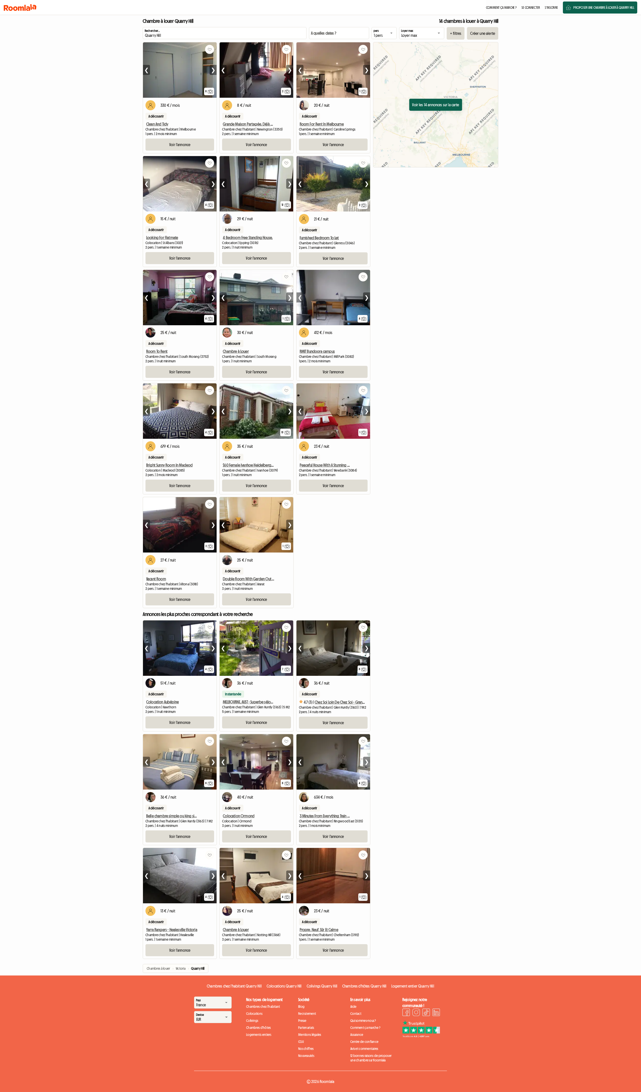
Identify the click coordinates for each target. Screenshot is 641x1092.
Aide (353, 1006)
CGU (301, 1041)
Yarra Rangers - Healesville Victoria (171, 930)
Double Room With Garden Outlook (251, 579)
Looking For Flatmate (162, 238)
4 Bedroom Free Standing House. (248, 238)
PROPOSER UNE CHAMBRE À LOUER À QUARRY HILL (603, 7)
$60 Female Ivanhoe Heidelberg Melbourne (256, 465)
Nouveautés (306, 1055)
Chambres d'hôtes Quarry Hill (364, 986)
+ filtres (455, 33)
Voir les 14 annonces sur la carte (435, 105)
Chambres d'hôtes (258, 1027)
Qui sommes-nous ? (363, 1020)
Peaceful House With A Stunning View (327, 465)
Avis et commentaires (364, 1048)
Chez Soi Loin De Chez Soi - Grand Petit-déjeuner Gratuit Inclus (361, 702)
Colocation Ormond (238, 816)
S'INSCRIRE (551, 7)
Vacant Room (156, 579)
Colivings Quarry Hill (322, 986)
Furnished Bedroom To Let (319, 238)
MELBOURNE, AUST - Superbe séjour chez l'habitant (259, 702)
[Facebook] (406, 1013)
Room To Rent (157, 351)
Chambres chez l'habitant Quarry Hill (234, 986)
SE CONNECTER (531, 7)
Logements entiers (258, 1034)
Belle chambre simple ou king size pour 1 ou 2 (181, 816)
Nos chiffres (305, 1048)
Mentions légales (309, 1034)
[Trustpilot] (421, 1036)
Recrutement (307, 1013)
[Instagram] (416, 1013)
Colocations (254, 1013)
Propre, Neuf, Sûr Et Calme (319, 930)
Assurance (356, 1034)
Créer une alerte (482, 33)
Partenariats (306, 1027)
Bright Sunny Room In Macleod (169, 465)
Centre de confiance (364, 1041)
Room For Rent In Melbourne (322, 124)
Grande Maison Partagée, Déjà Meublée (253, 124)
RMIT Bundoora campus (317, 351)
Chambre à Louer (236, 351)
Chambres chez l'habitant (263, 1006)
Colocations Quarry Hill (284, 986)
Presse (302, 1020)
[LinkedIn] (436, 1013)
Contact (355, 1013)
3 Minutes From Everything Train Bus (326, 816)
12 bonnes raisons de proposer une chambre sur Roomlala (371, 1058)
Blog (301, 1006)
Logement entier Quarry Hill (412, 986)
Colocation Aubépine (162, 702)
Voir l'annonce (179, 145)
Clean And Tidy (157, 124)
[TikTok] (426, 1013)
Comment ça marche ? (365, 1027)
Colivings (252, 1020)
